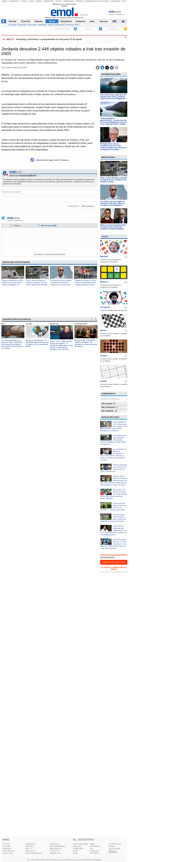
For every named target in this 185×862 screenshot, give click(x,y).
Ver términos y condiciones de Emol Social (49, 254)
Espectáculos (66, 21)
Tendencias (80, 21)
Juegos (104, 236)
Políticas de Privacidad (48, 860)
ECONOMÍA (7, 846)
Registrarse (120, 14)
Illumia (29, 324)
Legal (31, 1)
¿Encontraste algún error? (52, 160)
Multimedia (42, 25)
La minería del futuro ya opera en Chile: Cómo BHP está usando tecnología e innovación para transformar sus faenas (12, 344)
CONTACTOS (54, 851)
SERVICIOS (29, 846)
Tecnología (13, 25)
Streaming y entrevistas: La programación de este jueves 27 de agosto (49, 39)
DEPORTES (7, 848)
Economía (25, 21)
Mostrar (64, 6)
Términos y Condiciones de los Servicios (70, 860)
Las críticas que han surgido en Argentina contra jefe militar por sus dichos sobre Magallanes (112, 203)
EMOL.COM (77, 846)
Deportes (39, 21)
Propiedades (69, 1)
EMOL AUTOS (54, 844)
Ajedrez (103, 330)
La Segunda (115, 1)
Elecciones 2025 (72, 25)
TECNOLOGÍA (7, 853)
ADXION (111, 846)
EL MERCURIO (78, 848)
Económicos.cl (92, 1)
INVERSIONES (95, 846)
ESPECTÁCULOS (8, 851)
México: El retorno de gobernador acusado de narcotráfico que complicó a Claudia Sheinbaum (113, 227)
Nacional (12, 21)
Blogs (24, 1)
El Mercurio (14, 1)
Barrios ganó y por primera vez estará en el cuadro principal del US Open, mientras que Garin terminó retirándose (113, 494)
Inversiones (48, 1)
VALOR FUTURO (114, 848)
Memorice (104, 282)
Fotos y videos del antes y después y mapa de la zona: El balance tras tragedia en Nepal (113, 180)
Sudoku (103, 381)
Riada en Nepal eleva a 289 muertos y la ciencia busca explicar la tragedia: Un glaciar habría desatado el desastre (12, 284)
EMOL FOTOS (30, 851)
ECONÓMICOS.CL (115, 844)
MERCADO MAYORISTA (113, 851)
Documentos (32, 25)
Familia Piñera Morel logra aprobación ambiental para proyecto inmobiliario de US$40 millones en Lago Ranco (113, 440)
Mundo (52, 21)
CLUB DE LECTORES (80, 844)
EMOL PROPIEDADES (57, 846)
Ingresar (112, 14)
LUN (91, 848)
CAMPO (92, 844)
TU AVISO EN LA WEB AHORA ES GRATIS (114, 568)
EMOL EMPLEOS (55, 848)
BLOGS (75, 851)
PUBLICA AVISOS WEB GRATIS (113, 562)
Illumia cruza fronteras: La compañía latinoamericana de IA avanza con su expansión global (37, 343)
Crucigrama (105, 307)
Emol (5, 1)
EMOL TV (28, 848)
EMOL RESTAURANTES (33, 853)
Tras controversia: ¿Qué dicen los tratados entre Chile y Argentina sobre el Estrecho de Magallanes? (113, 97)
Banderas (104, 256)
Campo (38, 1)
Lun (123, 1)
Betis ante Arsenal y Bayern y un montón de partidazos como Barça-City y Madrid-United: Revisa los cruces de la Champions (113, 544)
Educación (22, 25)
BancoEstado (80, 324)
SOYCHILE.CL (95, 853)
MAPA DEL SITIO (55, 853)
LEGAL (75, 853)
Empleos (79, 1)
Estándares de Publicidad (93, 860)
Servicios (104, 21)
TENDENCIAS (30, 844)
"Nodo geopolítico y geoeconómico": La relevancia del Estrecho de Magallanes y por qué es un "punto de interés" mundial (113, 121)
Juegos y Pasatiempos (56, 25)
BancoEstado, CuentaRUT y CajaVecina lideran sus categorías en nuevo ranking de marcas (85, 343)
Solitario (103, 356)
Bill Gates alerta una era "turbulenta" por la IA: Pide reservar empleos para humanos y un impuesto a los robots (113, 147)
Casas (105, 1)
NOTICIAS (6, 844)
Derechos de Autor (33, 860)
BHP (3, 324)
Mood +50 (54, 324)
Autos (58, 1)
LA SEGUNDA (94, 851)
